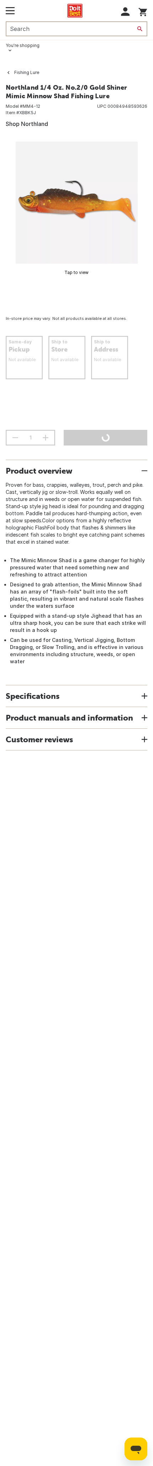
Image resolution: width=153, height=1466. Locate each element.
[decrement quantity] (15, 437)
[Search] (140, 29)
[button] (125, 11)
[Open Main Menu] (10, 10)
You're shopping (22, 45)
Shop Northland (27, 123)
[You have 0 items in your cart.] (142, 10)
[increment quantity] (45, 437)
